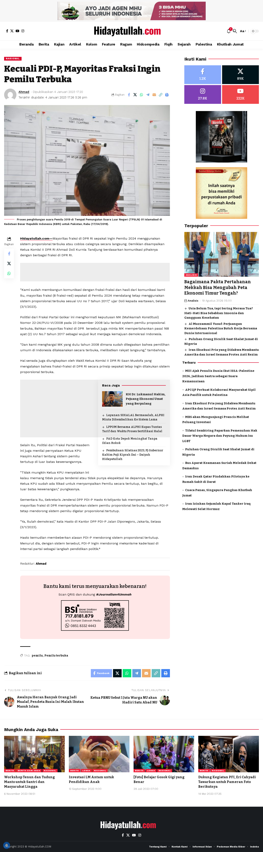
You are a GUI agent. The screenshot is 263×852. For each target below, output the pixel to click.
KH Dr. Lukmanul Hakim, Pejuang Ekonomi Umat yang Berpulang (145, 398)
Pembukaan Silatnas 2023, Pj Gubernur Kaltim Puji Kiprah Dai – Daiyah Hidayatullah (132, 455)
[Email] (154, 94)
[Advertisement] (95, 272)
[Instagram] (22, 31)
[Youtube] (240, 94)
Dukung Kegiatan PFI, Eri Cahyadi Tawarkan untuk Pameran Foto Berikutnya (227, 782)
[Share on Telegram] (148, 94)
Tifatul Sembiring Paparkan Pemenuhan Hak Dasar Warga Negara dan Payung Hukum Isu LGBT (219, 436)
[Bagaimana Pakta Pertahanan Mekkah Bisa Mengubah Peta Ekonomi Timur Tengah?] (221, 254)
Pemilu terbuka (56, 655)
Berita (10, 770)
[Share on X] (135, 94)
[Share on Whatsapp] (141, 94)
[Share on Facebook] (129, 94)
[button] (235, 31)
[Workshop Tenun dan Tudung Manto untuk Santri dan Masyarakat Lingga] (34, 754)
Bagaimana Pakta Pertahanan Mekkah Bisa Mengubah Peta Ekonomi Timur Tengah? (217, 287)
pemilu (37, 655)
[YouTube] (17, 31)
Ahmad (23, 92)
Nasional (13, 58)
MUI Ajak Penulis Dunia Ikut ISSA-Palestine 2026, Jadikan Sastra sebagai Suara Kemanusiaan (218, 376)
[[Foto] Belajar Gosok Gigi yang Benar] (164, 754)
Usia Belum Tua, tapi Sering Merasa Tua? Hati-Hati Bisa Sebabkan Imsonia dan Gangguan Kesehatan (218, 313)
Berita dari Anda (29, 770)
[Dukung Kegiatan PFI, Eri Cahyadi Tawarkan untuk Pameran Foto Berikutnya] (228, 754)
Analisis (191, 275)
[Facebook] (7, 31)
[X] (12, 31)
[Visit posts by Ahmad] (10, 95)
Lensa (86, 770)
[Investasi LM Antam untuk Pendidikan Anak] (99, 754)
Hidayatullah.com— (36, 238)
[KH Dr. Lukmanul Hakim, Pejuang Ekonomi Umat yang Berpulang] (112, 399)
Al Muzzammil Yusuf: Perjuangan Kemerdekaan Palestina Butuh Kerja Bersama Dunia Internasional (220, 328)
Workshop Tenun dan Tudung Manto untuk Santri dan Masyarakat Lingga (29, 782)
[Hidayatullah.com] (131, 31)
